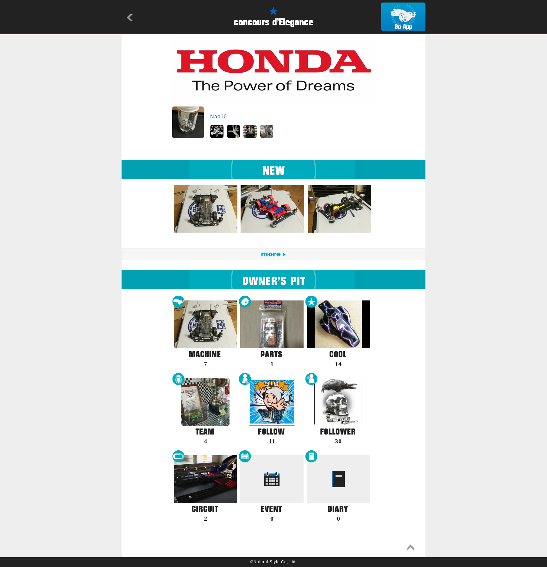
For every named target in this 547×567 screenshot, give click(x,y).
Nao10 (218, 116)
